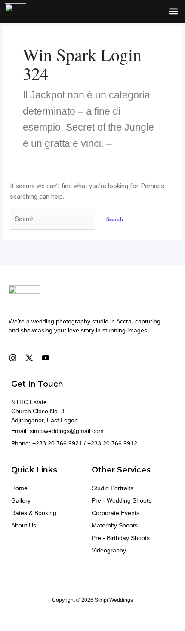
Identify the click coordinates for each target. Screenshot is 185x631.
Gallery (21, 500)
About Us (23, 525)
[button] (173, 11)
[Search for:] (53, 219)
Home (19, 488)
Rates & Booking (33, 512)
